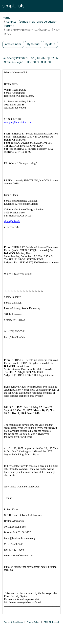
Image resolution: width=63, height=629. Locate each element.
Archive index (13, 44)
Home (6, 18)
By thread (33, 44)
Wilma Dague (14, 62)
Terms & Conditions (13, 622)
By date (50, 44)
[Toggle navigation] (57, 6)
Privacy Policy (33, 622)
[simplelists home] (13, 6)
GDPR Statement (51, 622)
